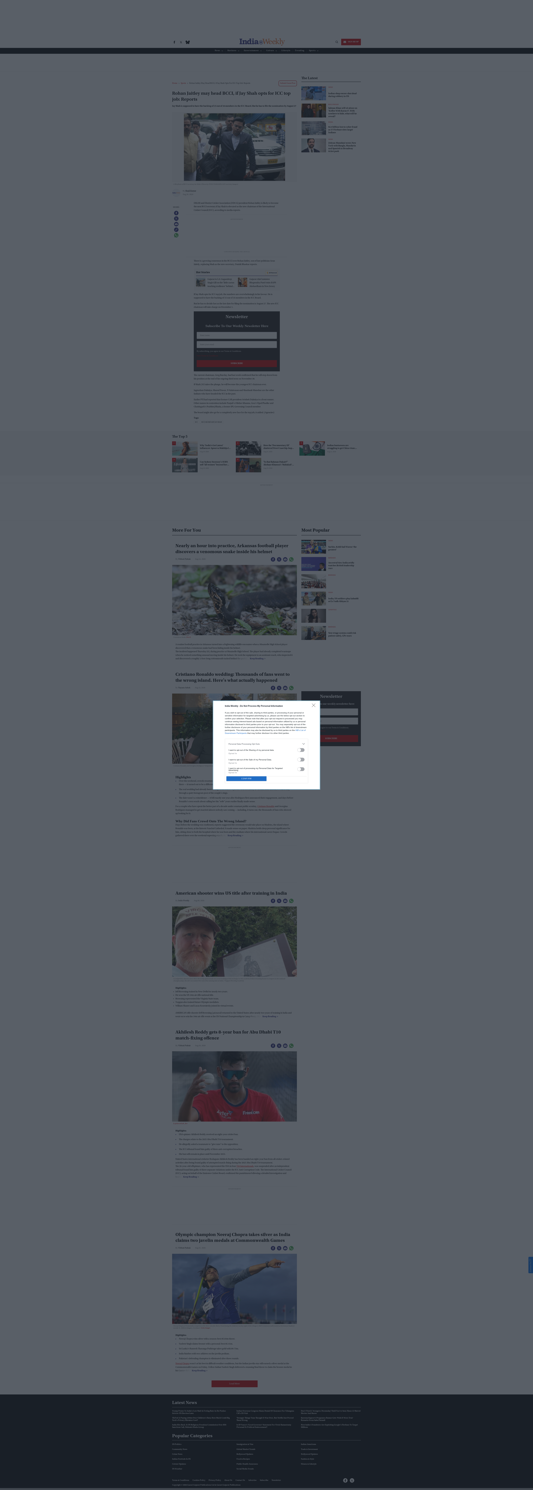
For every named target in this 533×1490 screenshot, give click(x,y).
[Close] (314, 706)
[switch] (301, 750)
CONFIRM (246, 779)
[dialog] (266, 745)
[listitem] (266, 743)
